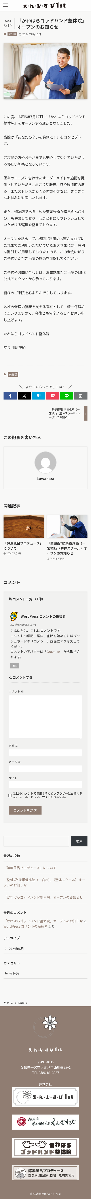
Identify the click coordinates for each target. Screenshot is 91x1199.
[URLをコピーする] (80, 396)
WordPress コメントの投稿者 (43, 616)
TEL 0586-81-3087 (45, 1072)
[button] (10, 396)
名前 (13, 746)
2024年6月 (16, 948)
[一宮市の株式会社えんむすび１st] (45, 5)
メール (15, 762)
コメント (16, 691)
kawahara (45, 478)
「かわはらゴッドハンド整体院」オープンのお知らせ (43, 897)
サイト (13, 778)
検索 (79, 841)
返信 (14, 666)
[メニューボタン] (5, 5)
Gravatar (53, 651)
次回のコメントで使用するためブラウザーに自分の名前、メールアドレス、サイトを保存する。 (47, 795)
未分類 (12, 34)
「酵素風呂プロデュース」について (30, 867)
